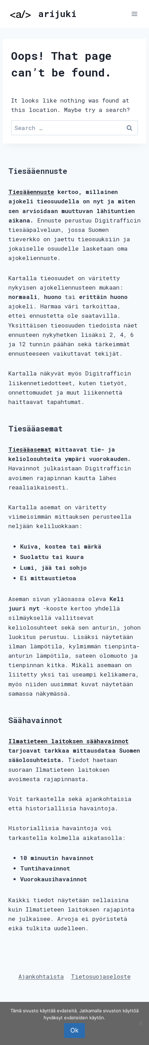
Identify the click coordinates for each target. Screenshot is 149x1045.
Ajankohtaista (41, 976)
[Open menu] (134, 13)
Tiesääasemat (29, 449)
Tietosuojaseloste (101, 976)
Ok (74, 1030)
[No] (140, 1023)
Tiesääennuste (31, 192)
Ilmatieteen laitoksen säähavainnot (68, 741)
